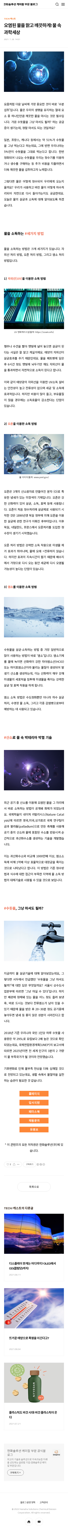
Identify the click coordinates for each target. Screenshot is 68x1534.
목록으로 (34, 1186)
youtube (39, 1522)
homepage (29, 1522)
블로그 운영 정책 (27, 1502)
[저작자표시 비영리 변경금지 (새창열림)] (40, 1164)
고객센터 (44, 1502)
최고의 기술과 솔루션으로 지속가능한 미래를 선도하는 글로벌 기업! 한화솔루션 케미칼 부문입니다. (27, 1462)
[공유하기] (14, 1164)
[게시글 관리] (18, 1164)
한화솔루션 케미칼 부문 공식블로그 (26, 1453)
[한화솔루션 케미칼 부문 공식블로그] (21, 4)
